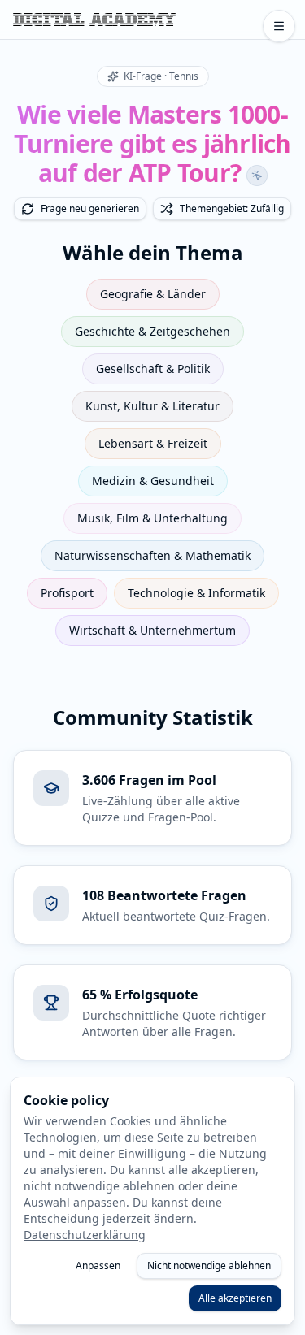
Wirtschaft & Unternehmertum (152, 630)
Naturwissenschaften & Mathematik (152, 555)
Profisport (67, 592)
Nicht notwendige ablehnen (209, 1265)
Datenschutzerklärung (85, 1234)
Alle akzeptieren (235, 1298)
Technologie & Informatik (196, 592)
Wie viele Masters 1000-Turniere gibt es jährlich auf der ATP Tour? (152, 144)
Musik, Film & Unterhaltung (152, 518)
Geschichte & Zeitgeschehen (152, 331)
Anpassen (98, 1265)
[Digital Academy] (94, 19)
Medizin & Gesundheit (153, 480)
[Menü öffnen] (279, 26)
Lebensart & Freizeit (152, 443)
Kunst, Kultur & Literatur (152, 406)
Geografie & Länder (153, 293)
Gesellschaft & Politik (153, 368)
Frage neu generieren (90, 208)
